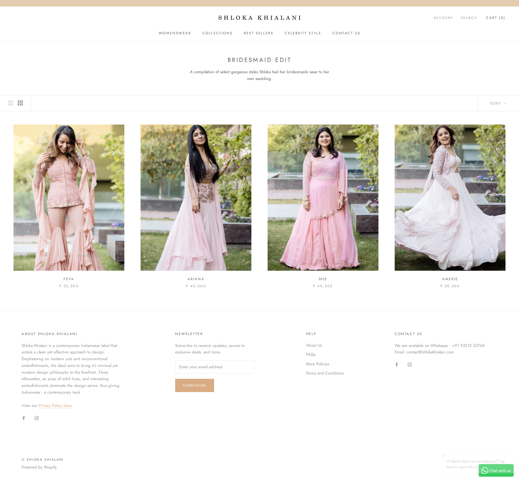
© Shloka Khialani (43, 459)
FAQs (310, 354)
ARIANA (196, 279)
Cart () (495, 17)
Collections (217, 33)
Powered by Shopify (39, 467)
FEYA (69, 279)
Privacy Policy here (55, 406)
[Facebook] (24, 417)
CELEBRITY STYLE (303, 33)
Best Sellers (258, 33)
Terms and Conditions (325, 373)
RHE (323, 279)
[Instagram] (37, 417)
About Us (314, 345)
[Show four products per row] (20, 103)
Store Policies (317, 364)
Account (443, 17)
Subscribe (194, 385)
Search (469, 17)
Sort (496, 103)
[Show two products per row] (10, 103)
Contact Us (346, 33)
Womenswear (175, 33)
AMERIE (450, 279)
